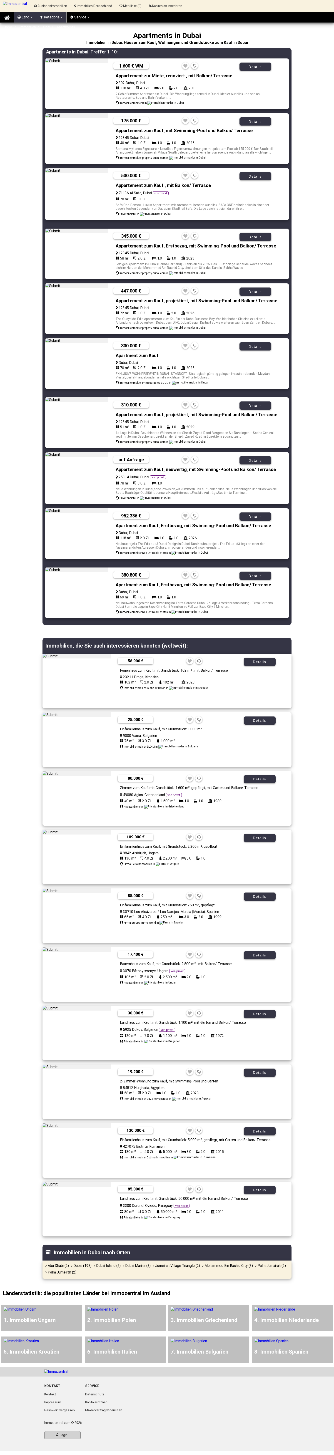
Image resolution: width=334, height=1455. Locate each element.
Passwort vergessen (59, 1410)
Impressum (52, 1402)
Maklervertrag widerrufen (103, 1410)
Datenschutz (95, 1394)
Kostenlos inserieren (167, 6)
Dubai (46, 27)
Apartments (66, 27)
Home (8, 27)
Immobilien (28, 27)
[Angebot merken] (185, 66)
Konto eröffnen (96, 1402)
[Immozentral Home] (7, 17)
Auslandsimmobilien (52, 6)
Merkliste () (132, 6)
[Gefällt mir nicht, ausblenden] (194, 66)
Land (25, 17)
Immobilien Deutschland (94, 6)
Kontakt (50, 1394)
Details (255, 67)
